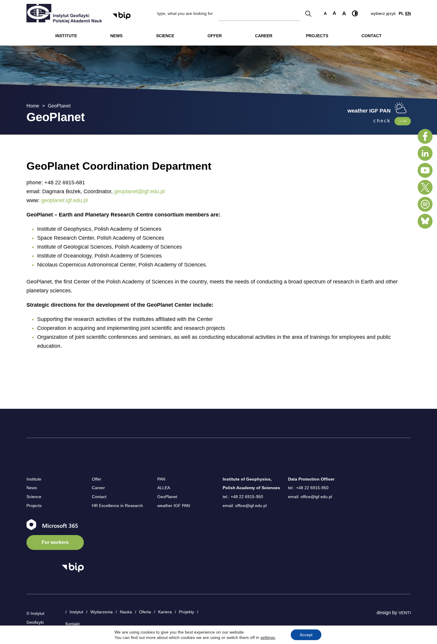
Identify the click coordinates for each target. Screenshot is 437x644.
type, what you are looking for (185, 13)
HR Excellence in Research (117, 505)
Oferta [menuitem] (145, 611)
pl (401, 13)
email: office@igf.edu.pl (245, 505)
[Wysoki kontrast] (355, 13)
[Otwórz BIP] (73, 567)
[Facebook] (425, 136)
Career (98, 487)
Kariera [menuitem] (165, 611)
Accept (306, 634)
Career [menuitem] (263, 35)
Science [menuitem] (165, 35)
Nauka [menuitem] (126, 611)
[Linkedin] (425, 153)
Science (33, 496)
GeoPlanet (167, 496)
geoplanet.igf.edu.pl (64, 200)
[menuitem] (66, 35)
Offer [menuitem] (215, 35)
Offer (96, 479)
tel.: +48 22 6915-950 (243, 496)
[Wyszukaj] (308, 13)
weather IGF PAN (173, 505)
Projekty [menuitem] (186, 611)
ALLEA (163, 487)
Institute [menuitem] (66, 35)
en (408, 13)
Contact (99, 496)
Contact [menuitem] (371, 35)
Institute (33, 479)
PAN (161, 479)
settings (267, 637)
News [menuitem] (116, 35)
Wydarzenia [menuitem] (101, 611)
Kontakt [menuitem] (72, 623)
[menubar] (218, 35)
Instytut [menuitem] (76, 611)
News (31, 487)
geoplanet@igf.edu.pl (139, 191)
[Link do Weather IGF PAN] (402, 121)
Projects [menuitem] (317, 35)
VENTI (405, 612)
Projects (34, 505)
